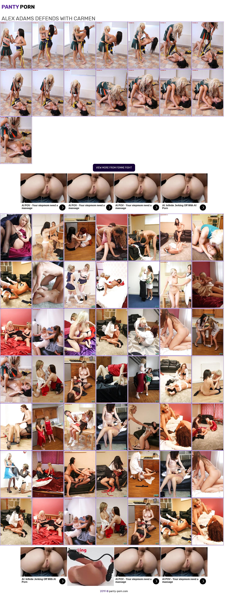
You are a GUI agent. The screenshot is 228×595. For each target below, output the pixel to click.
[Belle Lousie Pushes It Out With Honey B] (112, 427)
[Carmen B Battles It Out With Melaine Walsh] (48, 379)
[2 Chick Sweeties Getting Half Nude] (16, 427)
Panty (18, 7)
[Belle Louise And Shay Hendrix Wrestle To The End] (80, 284)
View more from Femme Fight (114, 167)
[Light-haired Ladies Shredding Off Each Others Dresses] (80, 332)
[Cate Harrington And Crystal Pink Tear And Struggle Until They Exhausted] (176, 332)
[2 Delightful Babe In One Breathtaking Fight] (208, 332)
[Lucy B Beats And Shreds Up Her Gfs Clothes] (80, 474)
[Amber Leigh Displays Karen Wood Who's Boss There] (112, 332)
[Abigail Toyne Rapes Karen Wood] (48, 474)
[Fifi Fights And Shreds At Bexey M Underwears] (48, 237)
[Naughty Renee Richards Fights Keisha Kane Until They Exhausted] (112, 237)
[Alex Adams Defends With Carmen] (16, 379)
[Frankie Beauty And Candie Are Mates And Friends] (144, 332)
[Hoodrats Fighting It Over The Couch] (112, 474)
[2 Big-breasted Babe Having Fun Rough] (208, 284)
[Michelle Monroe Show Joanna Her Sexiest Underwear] (48, 332)
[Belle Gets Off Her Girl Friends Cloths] (144, 284)
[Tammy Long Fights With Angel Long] (48, 284)
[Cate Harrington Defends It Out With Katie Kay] (16, 237)
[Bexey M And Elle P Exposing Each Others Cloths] (80, 237)
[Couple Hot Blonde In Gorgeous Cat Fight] (16, 332)
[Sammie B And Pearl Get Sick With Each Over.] (144, 427)
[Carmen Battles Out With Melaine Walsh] (112, 379)
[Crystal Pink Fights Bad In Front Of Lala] (112, 284)
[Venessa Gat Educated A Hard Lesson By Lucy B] (176, 284)
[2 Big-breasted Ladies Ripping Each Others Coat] (48, 427)
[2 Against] (208, 427)
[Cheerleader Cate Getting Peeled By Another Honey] (144, 379)
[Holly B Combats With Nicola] (176, 427)
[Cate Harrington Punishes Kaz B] (176, 379)
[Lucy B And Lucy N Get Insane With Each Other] (16, 284)
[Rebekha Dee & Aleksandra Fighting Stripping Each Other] (208, 379)
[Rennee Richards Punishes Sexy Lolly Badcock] (80, 427)
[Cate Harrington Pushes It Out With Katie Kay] (80, 379)
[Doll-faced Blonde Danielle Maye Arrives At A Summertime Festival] (16, 474)
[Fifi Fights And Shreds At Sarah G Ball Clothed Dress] (176, 237)
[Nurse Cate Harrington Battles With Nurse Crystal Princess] (144, 474)
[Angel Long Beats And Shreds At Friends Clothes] (208, 237)
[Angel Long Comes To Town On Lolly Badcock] (144, 237)
